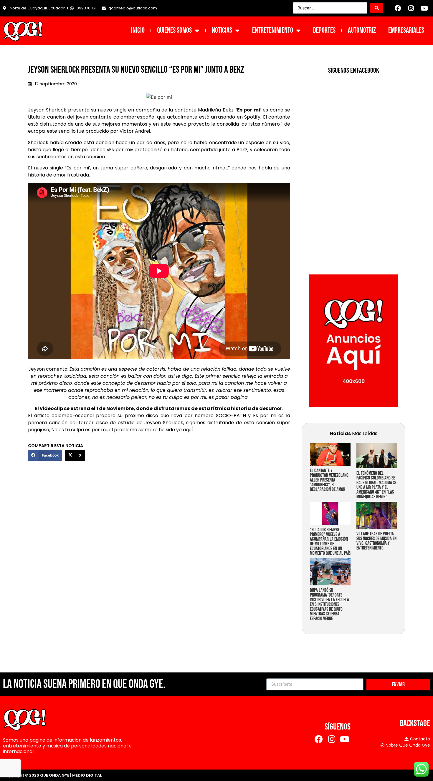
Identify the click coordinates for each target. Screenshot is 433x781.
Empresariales (406, 30)
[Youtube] (424, 8)
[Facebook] (398, 8)
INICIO (138, 30)
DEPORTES (324, 30)
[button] (45, 455)
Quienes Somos (174, 30)
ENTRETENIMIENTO (272, 30)
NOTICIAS (222, 30)
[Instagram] (411, 8)
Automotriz (362, 30)
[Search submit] (376, 8)
